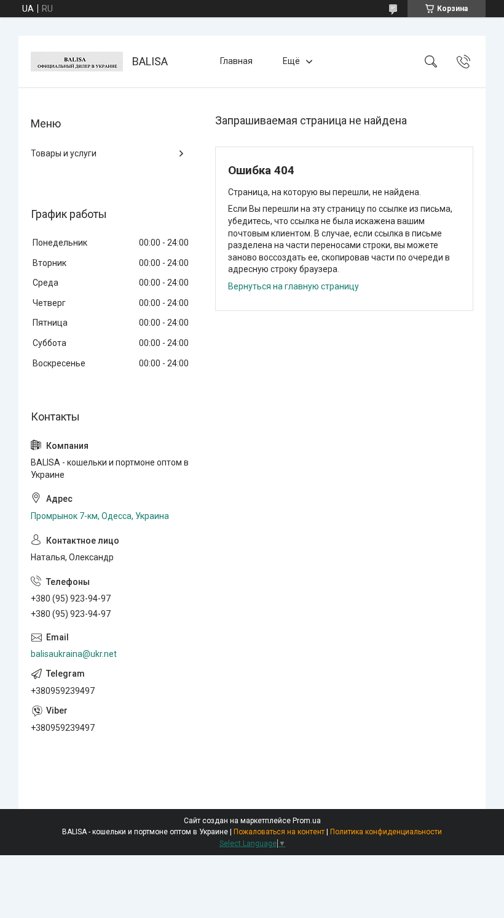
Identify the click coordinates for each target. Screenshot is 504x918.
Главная (236, 61)
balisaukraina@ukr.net (74, 654)
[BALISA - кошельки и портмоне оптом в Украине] (77, 61)
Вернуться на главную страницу (293, 286)
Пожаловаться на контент (279, 831)
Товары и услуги (63, 153)
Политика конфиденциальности (386, 831)
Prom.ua (307, 820)
